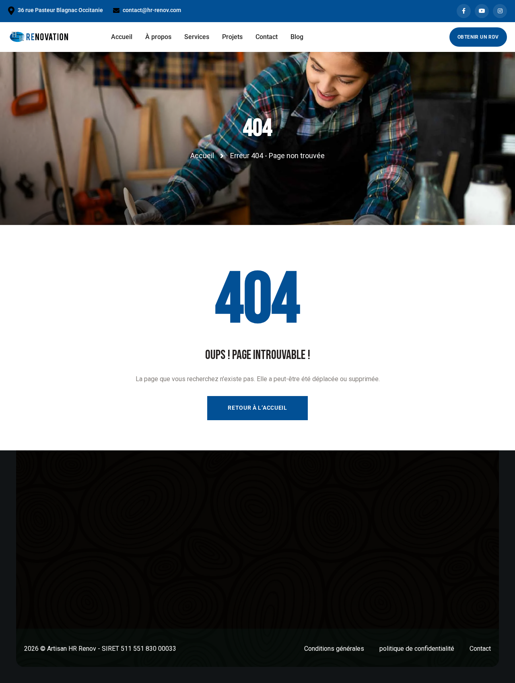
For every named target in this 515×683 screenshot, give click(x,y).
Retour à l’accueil (257, 407)
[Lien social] (464, 11)
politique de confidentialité (416, 648)
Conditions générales (334, 648)
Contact (480, 648)
